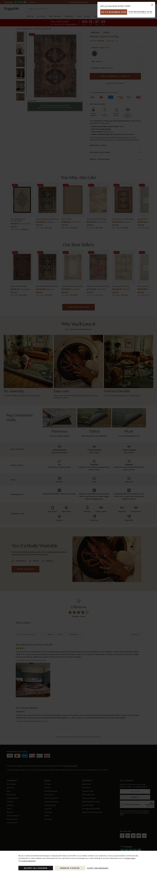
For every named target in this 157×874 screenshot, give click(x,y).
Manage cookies (70, 868)
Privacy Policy (130, 858)
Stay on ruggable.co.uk (140, 12)
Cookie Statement (29, 861)
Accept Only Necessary (97, 868)
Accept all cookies (35, 868)
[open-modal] (152, 5)
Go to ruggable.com (113, 12)
